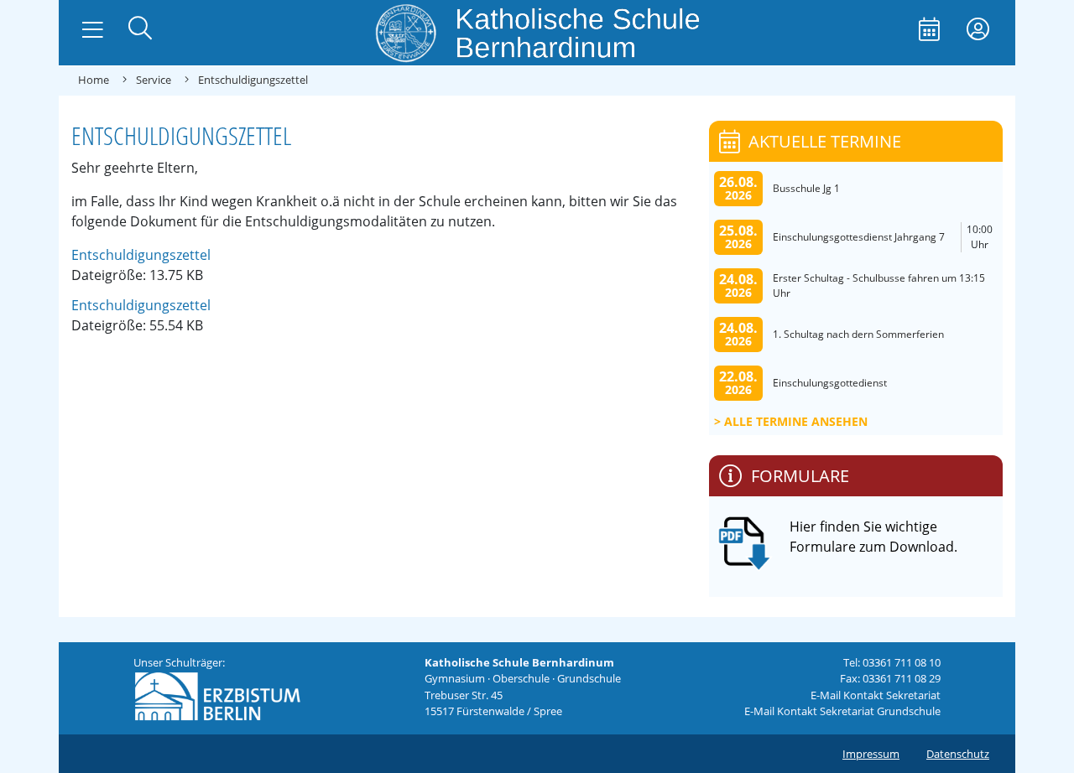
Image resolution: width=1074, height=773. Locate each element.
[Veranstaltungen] (929, 30)
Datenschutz (957, 753)
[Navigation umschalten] (92, 30)
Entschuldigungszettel (141, 255)
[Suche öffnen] (140, 29)
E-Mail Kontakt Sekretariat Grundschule (842, 711)
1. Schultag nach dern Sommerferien (858, 334)
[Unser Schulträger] (217, 695)
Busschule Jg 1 (806, 188)
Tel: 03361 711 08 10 (892, 662)
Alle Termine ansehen (796, 421)
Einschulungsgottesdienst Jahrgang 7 (859, 237)
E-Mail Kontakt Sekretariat (876, 695)
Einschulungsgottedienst (830, 383)
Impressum (870, 753)
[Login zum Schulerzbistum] (978, 30)
